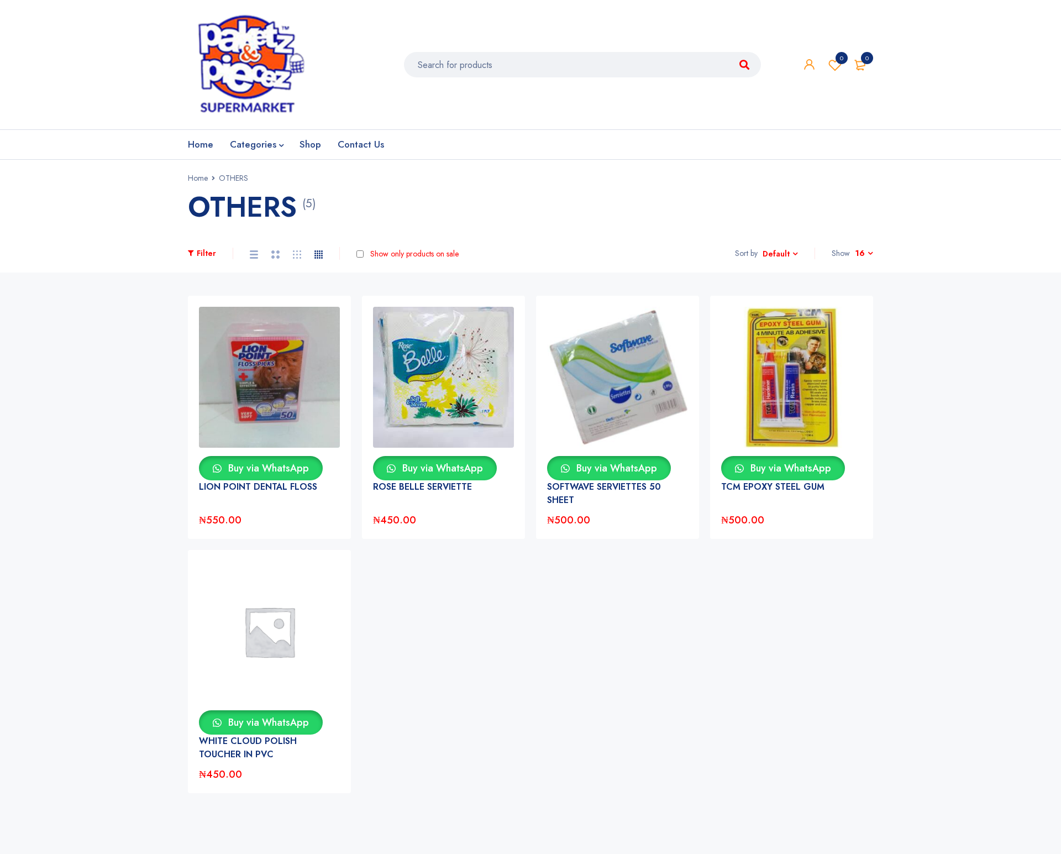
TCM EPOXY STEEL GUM (772, 486)
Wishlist (841, 58)
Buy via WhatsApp (267, 468)
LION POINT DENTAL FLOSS (258, 486)
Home (198, 178)
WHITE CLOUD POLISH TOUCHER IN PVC (248, 748)
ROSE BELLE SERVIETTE (422, 486)
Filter (206, 253)
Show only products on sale (413, 254)
